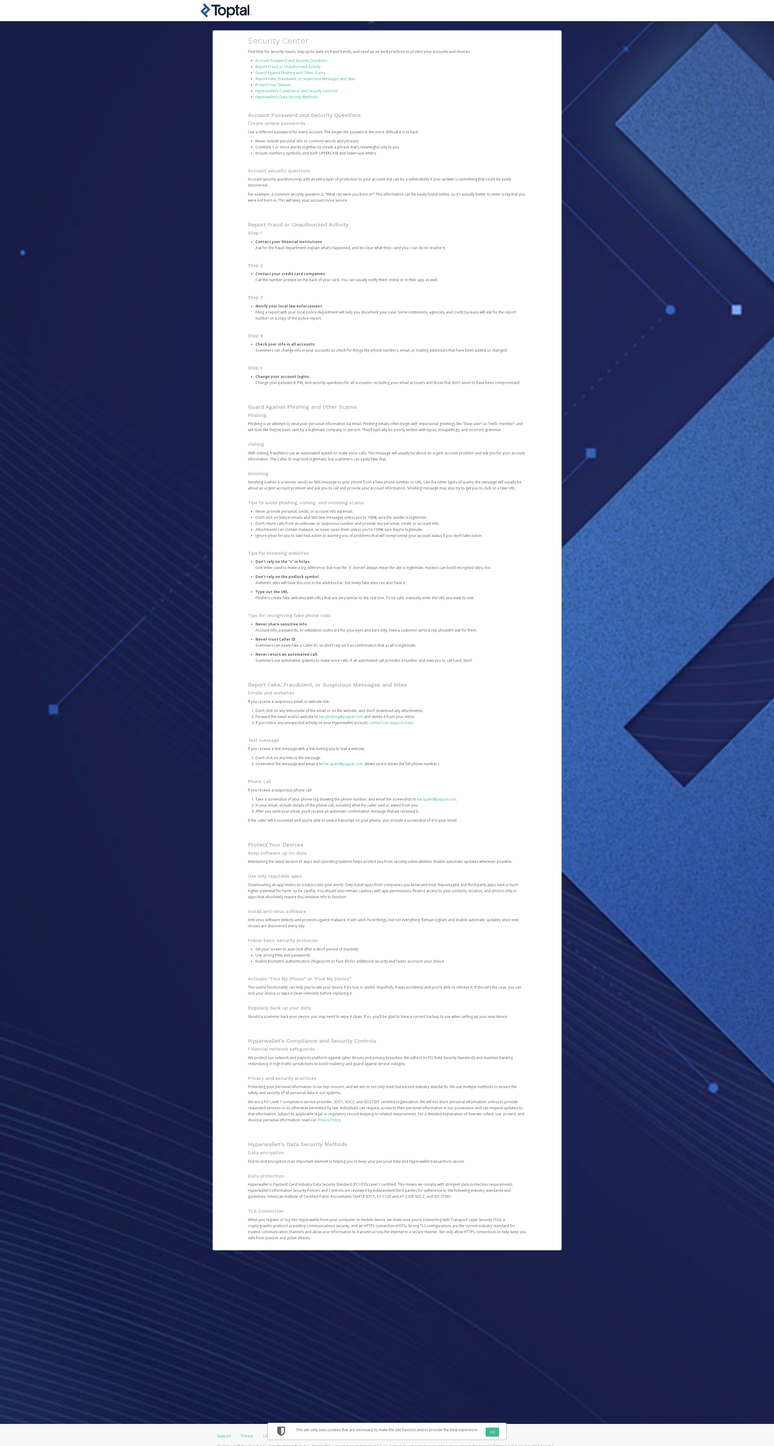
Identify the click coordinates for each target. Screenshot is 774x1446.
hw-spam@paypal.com (343, 763)
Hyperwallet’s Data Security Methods (286, 96)
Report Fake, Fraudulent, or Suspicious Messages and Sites (305, 78)
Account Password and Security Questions (291, 60)
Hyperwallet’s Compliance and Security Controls (296, 90)
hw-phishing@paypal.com (341, 716)
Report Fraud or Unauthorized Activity (287, 66)
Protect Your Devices (273, 84)
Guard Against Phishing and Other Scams (290, 72)
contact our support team (391, 722)
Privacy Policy (328, 1120)
